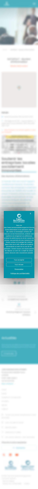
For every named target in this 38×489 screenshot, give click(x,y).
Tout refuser (19, 265)
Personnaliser (19, 269)
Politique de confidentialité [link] (20, 273)
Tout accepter (19, 260)
